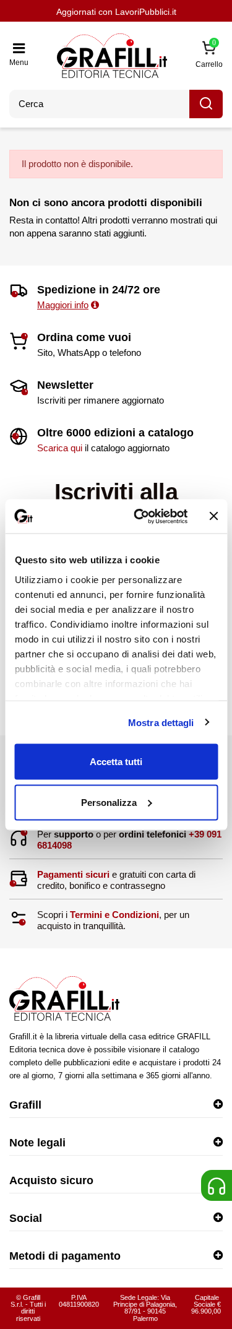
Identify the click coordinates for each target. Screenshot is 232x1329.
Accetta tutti (116, 761)
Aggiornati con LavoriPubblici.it (116, 12)
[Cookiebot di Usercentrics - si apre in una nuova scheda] (140, 516)
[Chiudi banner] (213, 516)
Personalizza (109, 802)
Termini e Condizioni (114, 914)
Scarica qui (59, 448)
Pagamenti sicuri (73, 874)
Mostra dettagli (161, 722)
